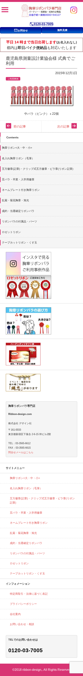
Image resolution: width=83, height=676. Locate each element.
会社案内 (15, 614)
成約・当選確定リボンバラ (18, 210)
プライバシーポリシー (23, 603)
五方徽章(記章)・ (37, 168)
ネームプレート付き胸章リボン (21, 189)
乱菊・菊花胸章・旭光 (15, 200)
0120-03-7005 (41, 24)
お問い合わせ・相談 (22, 624)
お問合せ (21, 30)
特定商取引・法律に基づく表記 (29, 593)
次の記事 (63, 126)
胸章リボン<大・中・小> (17, 147)
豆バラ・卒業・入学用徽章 (18, 179)
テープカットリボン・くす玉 (19, 242)
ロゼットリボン (11, 232)
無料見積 (62, 30)
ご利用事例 (13, 79)
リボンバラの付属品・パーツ (19, 221)
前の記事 (20, 126)
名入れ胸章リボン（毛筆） (18, 158)
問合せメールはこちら (20, 452)
